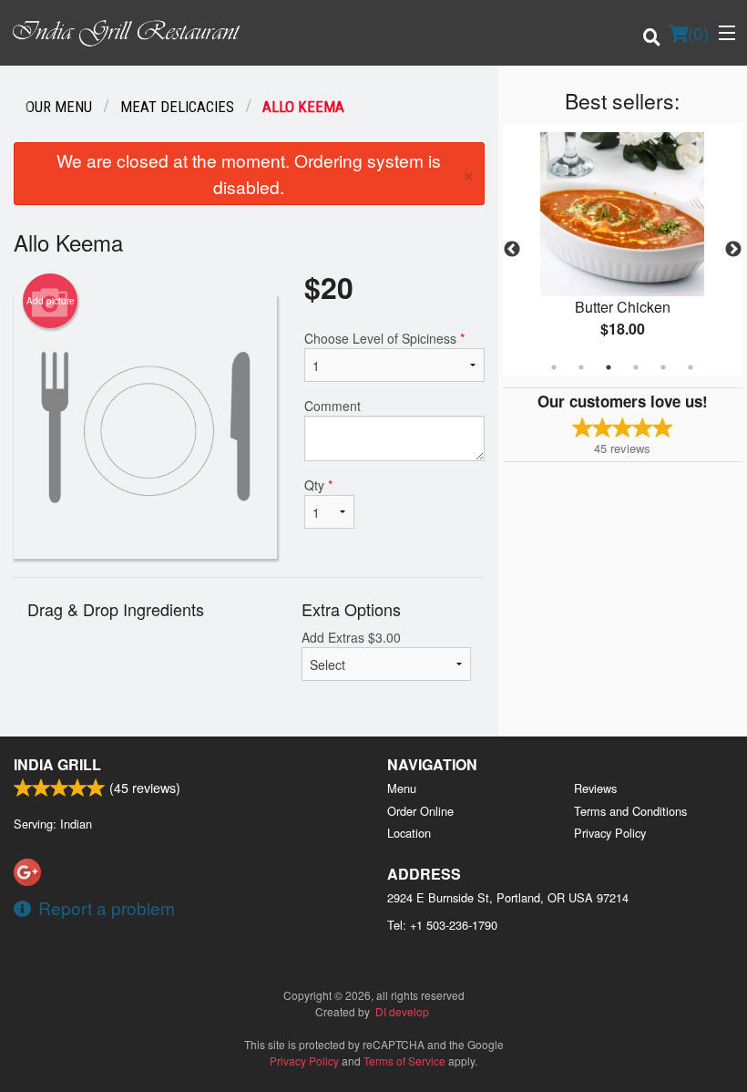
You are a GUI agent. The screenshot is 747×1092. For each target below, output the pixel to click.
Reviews (595, 788)
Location (409, 832)
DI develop (402, 1011)
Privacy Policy (610, 832)
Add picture (50, 300)
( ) (698, 32)
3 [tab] (608, 367)
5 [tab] (663, 367)
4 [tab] (636, 367)
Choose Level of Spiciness (384, 338)
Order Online (420, 810)
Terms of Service (404, 1060)
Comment (332, 406)
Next (733, 250)
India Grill (57, 764)
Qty (318, 485)
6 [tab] (690, 367)
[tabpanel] (622, 250)
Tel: (442, 924)
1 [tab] (554, 367)
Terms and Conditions (630, 810)
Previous (512, 250)
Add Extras (351, 637)
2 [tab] (581, 367)
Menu (401, 788)
